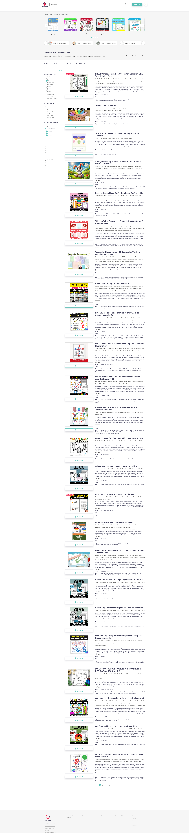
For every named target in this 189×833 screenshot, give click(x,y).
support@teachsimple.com (50, 826)
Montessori (102, 259)
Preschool (103, 81)
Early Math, (98, 381)
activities (84, 9)
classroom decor (95, 9)
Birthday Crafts (86, 33)
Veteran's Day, (117, 640)
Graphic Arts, (113, 700)
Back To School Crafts (70, 33)
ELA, (135, 166)
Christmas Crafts (118, 33)
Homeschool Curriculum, (122, 168)
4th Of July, (97, 640)
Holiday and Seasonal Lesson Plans (84, 43)
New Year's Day (127, 555)
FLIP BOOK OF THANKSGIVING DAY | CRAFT (115, 494)
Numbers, (110, 381)
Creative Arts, (98, 78)
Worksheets (120, 83)
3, (112, 81)
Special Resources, (120, 78)
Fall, (125, 108)
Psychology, (123, 703)
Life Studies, (117, 703)
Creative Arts (114, 524)
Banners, (133, 81)
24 (109, 785)
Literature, (117, 348)
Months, (122, 108)
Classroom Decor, (123, 81)
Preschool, (97, 168)
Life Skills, (106, 228)
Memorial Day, (130, 348)
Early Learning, (118, 496)
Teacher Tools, (106, 261)
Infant (133, 168)
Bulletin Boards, (138, 81)
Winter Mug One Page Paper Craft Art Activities (116, 466)
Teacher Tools (128, 230)
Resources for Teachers (100, 320)
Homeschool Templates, (111, 168)
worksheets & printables (57, 9)
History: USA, (137, 759)
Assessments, (105, 290)
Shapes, (114, 381)
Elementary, (124, 496)
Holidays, (132, 78)
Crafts (132, 261)
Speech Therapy (117, 228)
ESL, (131, 700)
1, (110, 81)
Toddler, (130, 168)
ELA (126, 673)
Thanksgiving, (107, 108)
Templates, (122, 230)
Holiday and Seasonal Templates (108, 43)
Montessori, (98, 166)
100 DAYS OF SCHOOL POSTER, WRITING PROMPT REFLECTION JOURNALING (118, 670)
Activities (46, 14)
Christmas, (127, 78)
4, (113, 81)
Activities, (117, 81)
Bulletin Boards (140, 320)
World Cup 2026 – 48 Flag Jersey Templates (114, 522)
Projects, (106, 110)
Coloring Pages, (114, 83)
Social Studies (98, 761)
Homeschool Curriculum (121, 259)
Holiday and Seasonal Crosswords (130, 43)
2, (111, 81)
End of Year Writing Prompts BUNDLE (112, 283)
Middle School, (126, 524)
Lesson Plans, (111, 290)
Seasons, (106, 166)
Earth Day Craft (134, 33)
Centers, (142, 228)
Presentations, (128, 261)
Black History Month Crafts (102, 33)
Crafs (51, 14)
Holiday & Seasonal (138, 78)
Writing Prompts (98, 678)
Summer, (130, 256)
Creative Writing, (111, 286)
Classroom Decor (118, 110)
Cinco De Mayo (120, 440)
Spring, (102, 166)
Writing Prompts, (130, 288)
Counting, (105, 381)
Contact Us (134, 818)
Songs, (106, 350)
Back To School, (99, 317)
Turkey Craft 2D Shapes (105, 105)
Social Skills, (111, 228)
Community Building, (126, 226)
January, (106, 705)
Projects (130, 138)
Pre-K (107, 320)
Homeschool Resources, (132, 496)
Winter (118, 468)
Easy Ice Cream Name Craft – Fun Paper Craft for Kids (119, 193)
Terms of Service (135, 825)
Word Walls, (112, 261)
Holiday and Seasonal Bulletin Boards (60, 43)
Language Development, (128, 166)
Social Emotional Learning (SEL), (108, 78)
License (133, 822)
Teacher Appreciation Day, (120, 412)
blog (106, 9)
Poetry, (121, 348)
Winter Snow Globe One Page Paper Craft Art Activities (119, 580)
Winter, (133, 256)
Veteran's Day (137, 348)
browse (43, 9)
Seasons (128, 108)
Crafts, (129, 81)
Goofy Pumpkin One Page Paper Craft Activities (116, 726)
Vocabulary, (120, 166)
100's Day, (111, 673)
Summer (118, 195)
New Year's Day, (140, 703)
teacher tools (73, 9)
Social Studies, (98, 524)
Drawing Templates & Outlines (106, 559)
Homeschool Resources (134, 524)
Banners (128, 527)
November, (117, 108)
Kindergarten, (98, 81)
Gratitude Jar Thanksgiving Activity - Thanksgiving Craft (119, 698)
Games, (137, 168)
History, (142, 759)
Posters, (97, 83)
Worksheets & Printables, (104, 83)
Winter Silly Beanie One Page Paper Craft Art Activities (119, 608)
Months (96, 288)
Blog (132, 820)
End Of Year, (131, 286)
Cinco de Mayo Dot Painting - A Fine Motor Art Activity (119, 438)
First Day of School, (120, 317)
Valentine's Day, (105, 226)
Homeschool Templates (135, 108)
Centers (104, 171)
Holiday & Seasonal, (99, 108)
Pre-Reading (139, 166)
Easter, (97, 138)
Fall (117, 728)
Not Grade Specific (139, 412)
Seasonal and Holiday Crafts (61, 14)
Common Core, (98, 256)
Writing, (105, 286)
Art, (102, 195)
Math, (102, 381)
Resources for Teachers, (136, 226)
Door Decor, (117, 230)
